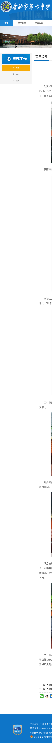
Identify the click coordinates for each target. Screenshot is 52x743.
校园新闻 (39, 23)
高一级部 (16, 81)
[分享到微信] (41, 696)
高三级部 (16, 68)
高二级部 (16, 74)
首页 (7, 23)
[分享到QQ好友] (46, 696)
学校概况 (22, 23)
